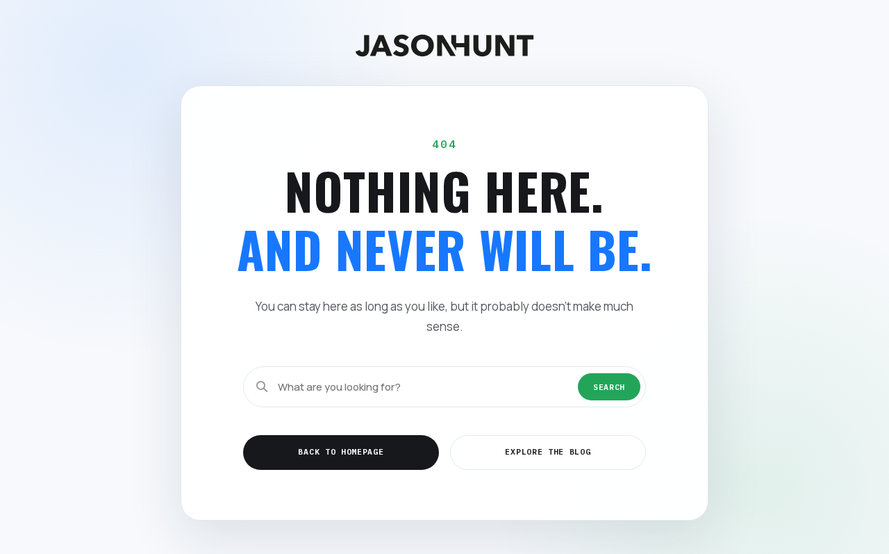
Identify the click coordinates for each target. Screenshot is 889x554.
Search (609, 387)
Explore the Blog (547, 451)
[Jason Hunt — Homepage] (444, 45)
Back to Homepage (340, 451)
